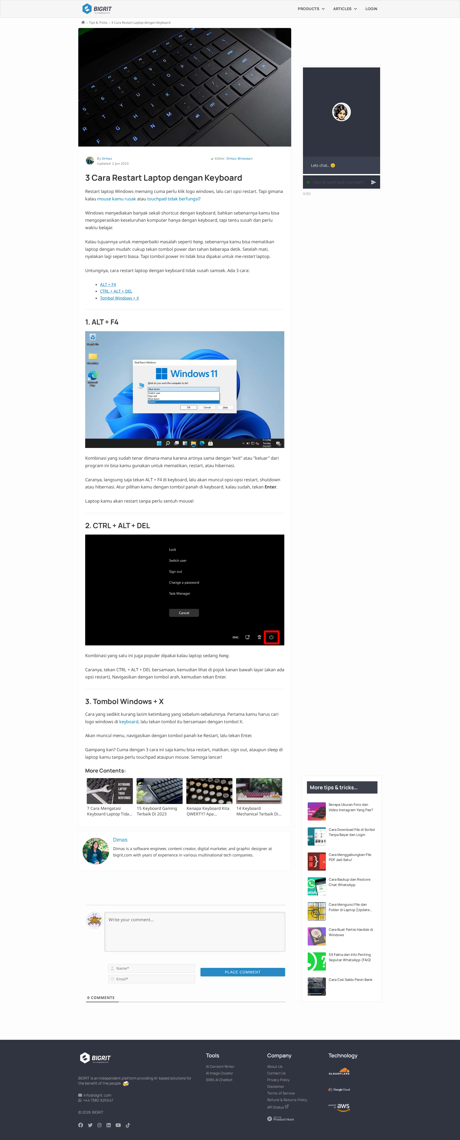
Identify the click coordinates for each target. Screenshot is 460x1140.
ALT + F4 (108, 284)
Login (371, 8)
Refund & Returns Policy (287, 1099)
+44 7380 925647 (97, 1100)
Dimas (107, 158)
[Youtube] (121, 1125)
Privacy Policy (278, 1079)
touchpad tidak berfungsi (173, 199)
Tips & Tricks (98, 22)
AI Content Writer (220, 1066)
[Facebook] (83, 1125)
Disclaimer (275, 1086)
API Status (276, 1107)
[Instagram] (101, 1125)
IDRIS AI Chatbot (219, 1079)
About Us (274, 1066)
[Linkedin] (111, 1125)
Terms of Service (281, 1093)
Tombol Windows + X (119, 298)
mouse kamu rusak (116, 199)
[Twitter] (92, 1125)
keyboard (128, 722)
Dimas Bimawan (240, 158)
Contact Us (276, 1073)
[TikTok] (130, 1125)
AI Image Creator (219, 1073)
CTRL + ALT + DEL (116, 291)
